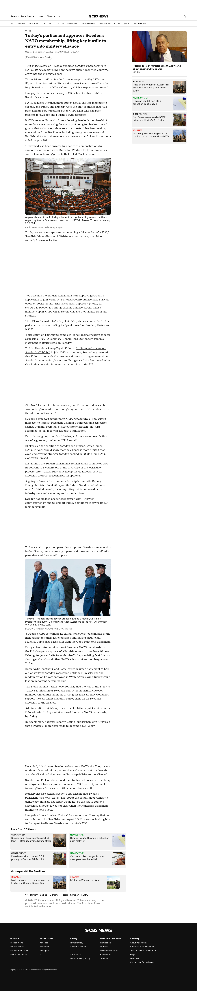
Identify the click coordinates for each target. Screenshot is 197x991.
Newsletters (105, 943)
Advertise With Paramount (142, 947)
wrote (28, 303)
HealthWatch (73, 23)
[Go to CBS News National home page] (98, 16)
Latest (14, 16)
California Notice (78, 947)
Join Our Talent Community (143, 951)
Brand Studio (106, 954)
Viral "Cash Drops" (37, 23)
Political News (16, 943)
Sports (126, 23)
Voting (43, 894)
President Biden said (90, 405)
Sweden (74, 894)
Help (132, 954)
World (51, 23)
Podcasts (104, 947)
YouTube (44, 943)
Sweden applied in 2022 (74, 454)
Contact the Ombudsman (142, 962)
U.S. (13, 23)
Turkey (34, 894)
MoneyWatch (88, 23)
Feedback (134, 958)
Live (40, 16)
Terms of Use (76, 954)
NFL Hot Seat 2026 (19, 951)
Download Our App (109, 951)
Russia (64, 894)
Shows (50, 16)
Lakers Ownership (18, 954)
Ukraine (54, 894)
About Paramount (138, 943)
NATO (84, 894)
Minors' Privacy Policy (80, 958)
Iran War (22, 23)
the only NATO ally (66, 93)
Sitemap (104, 958)
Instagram (44, 951)
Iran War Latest (17, 947)
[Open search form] (184, 16)
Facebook (44, 947)
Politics (60, 23)
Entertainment (104, 23)
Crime (117, 23)
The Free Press (139, 23)
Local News (27, 16)
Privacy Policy (76, 943)
